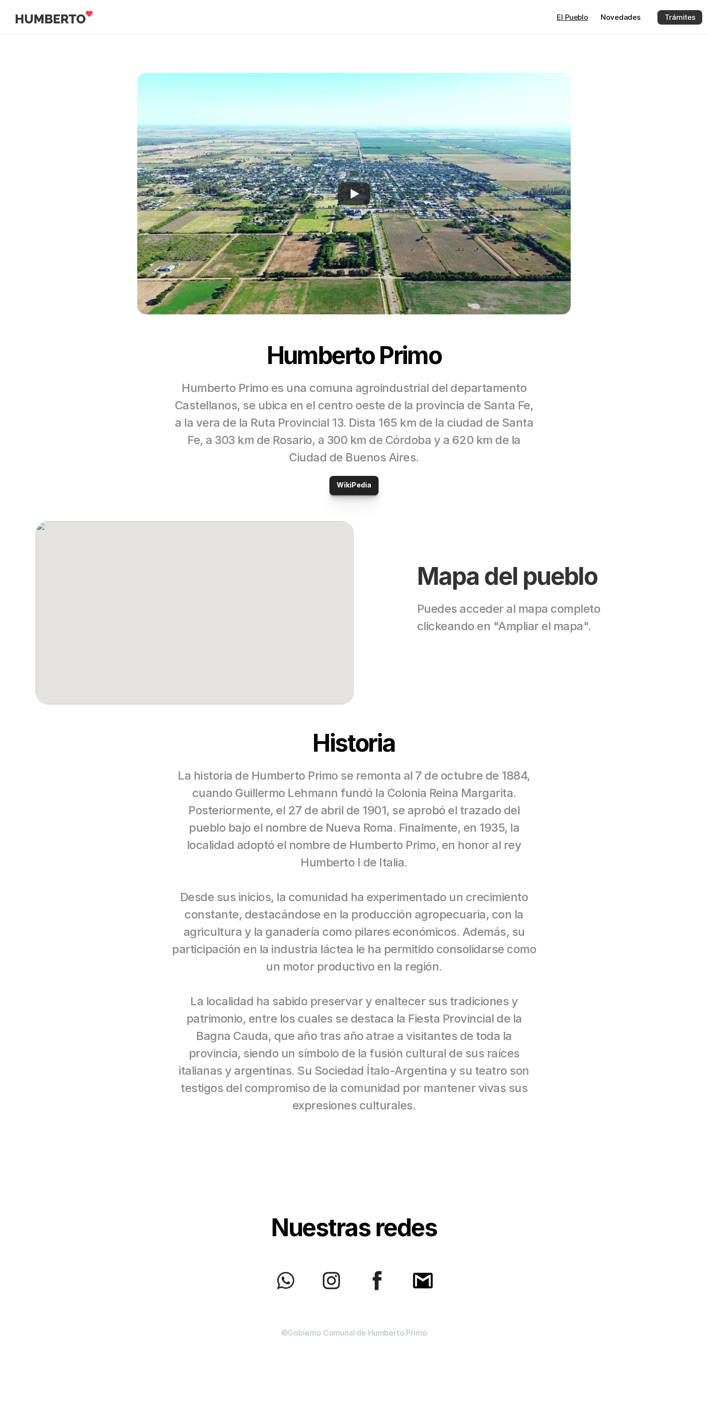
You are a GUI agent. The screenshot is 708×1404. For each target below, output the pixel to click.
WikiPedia (354, 485)
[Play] (354, 193)
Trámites (680, 17)
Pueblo (572, 17)
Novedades (621, 17)
